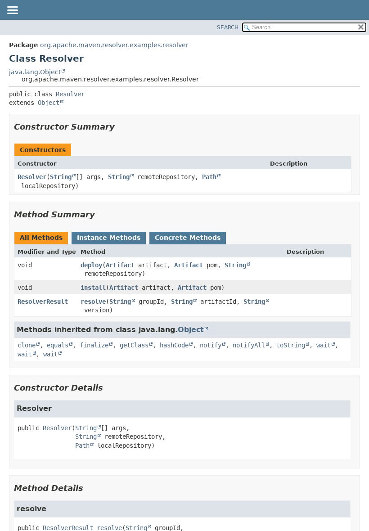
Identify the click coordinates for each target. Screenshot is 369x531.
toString (290, 345)
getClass (134, 345)
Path (209, 176)
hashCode (174, 345)
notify (210, 345)
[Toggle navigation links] (12, 10)
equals (57, 345)
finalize (94, 345)
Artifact (120, 265)
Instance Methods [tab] (108, 237)
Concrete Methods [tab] (187, 237)
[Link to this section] (121, 126)
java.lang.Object (35, 72)
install (93, 287)
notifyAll (249, 345)
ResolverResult (43, 301)
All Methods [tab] (41, 237)
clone (27, 345)
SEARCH (227, 27)
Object (48, 102)
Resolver (70, 94)
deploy (91, 265)
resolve (93, 301)
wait (323, 345)
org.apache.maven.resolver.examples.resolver (114, 45)
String (61, 176)
